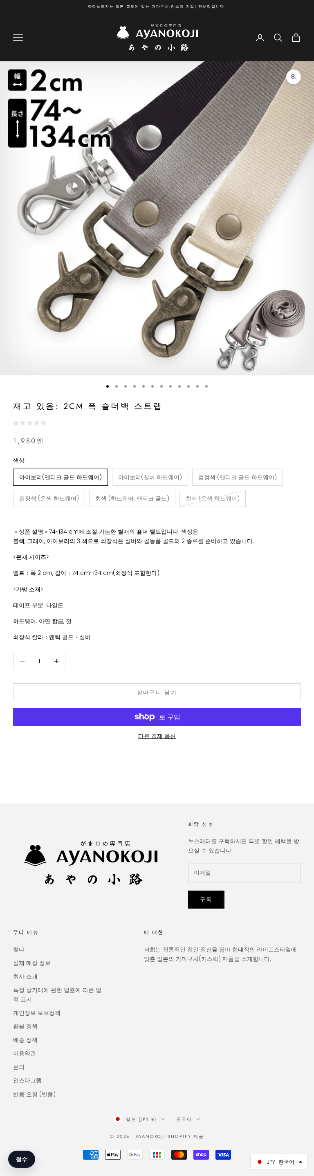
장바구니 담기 (157, 692)
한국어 (184, 1119)
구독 (206, 899)
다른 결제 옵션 (157, 736)
